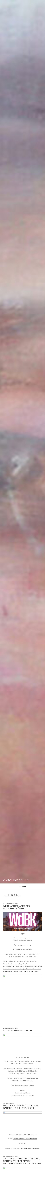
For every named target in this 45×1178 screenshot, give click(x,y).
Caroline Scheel (16, 880)
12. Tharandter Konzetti (17, 1030)
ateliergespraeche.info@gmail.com (25, 1138)
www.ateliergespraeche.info (30, 1148)
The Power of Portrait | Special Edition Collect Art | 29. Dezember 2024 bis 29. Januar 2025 (22, 1161)
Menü (24, 886)
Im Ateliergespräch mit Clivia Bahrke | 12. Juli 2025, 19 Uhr (21, 1106)
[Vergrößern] (39, 978)
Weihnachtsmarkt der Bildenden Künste (16, 907)
